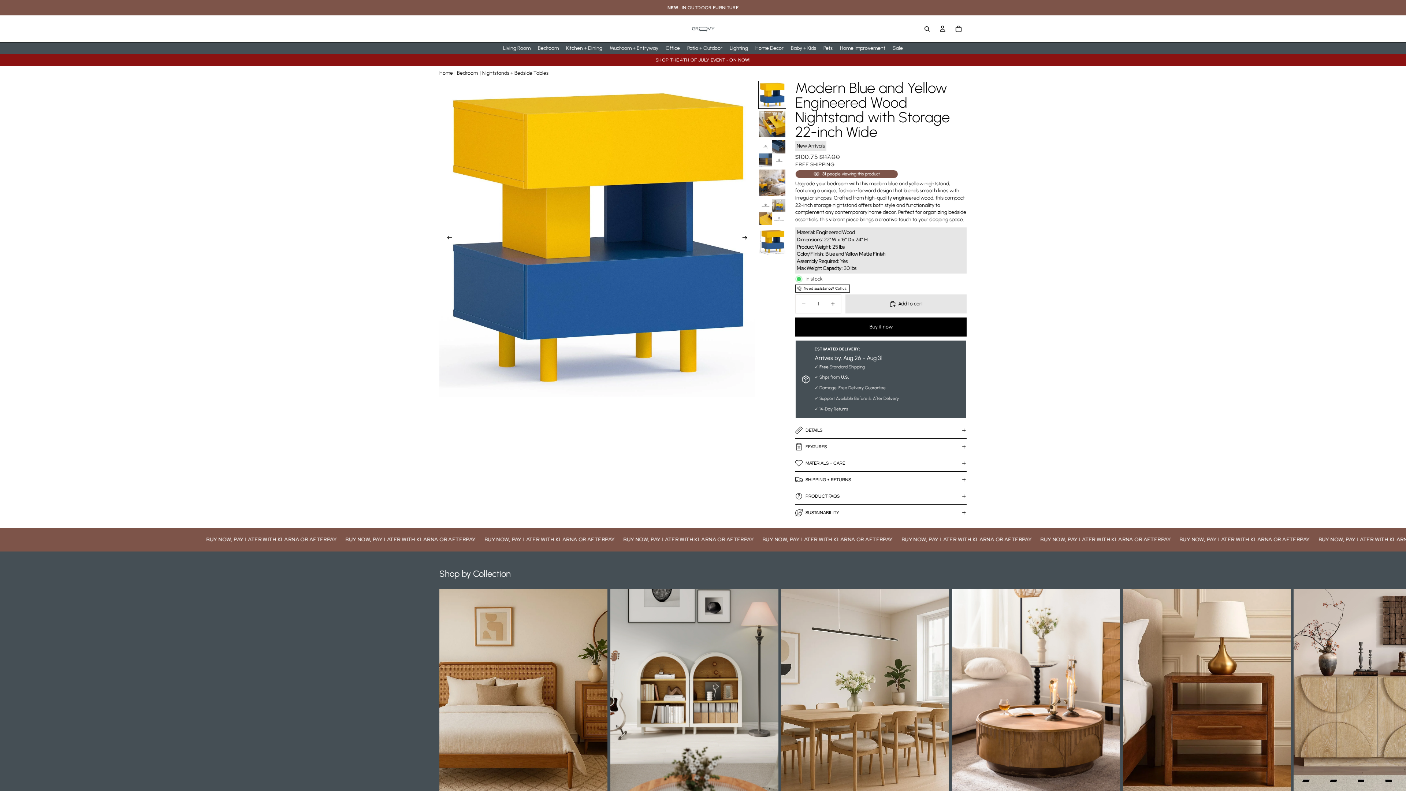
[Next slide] (747, 238)
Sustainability (822, 513)
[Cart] (959, 29)
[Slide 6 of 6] (772, 241)
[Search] (927, 29)
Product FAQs (823, 496)
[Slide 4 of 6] (772, 183)
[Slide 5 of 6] (772, 212)
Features (816, 447)
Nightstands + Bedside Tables (515, 73)
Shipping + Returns (828, 480)
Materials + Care (825, 463)
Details (814, 430)
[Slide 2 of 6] (772, 124)
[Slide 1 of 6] (772, 95)
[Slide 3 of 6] (772, 153)
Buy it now (881, 327)
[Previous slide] (447, 238)
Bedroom (467, 73)
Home (446, 73)
